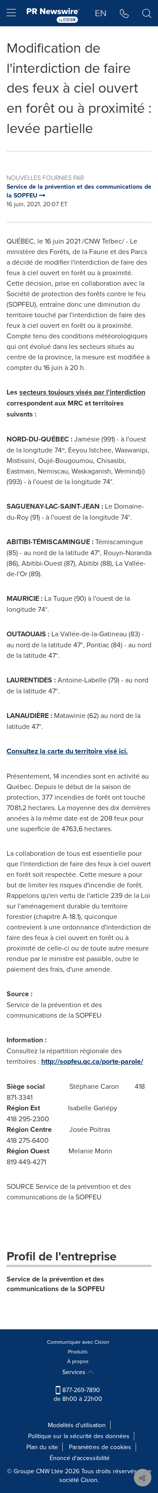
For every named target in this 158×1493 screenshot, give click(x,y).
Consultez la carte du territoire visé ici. (67, 751)
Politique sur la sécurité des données (78, 1436)
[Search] (147, 13)
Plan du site (42, 1447)
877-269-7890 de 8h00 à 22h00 (78, 1394)
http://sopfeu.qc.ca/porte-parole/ (92, 1061)
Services (74, 1371)
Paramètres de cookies (100, 1447)
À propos (78, 1361)
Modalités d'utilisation (77, 1425)
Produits (78, 1351)
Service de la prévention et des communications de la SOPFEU (56, 1284)
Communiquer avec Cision (78, 1342)
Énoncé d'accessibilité (80, 1458)
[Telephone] (124, 13)
